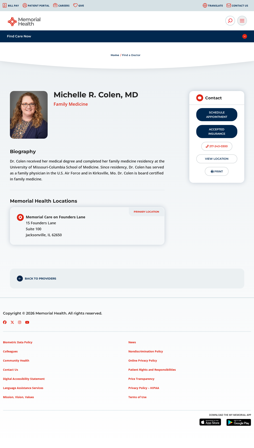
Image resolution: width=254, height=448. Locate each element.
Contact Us (240, 5)
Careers (63, 5)
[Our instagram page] (19, 322)
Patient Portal (38, 5)
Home (115, 55)
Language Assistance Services (23, 388)
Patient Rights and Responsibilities (152, 370)
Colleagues (10, 351)
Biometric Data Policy (17, 342)
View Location (216, 159)
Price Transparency (141, 379)
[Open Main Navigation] (242, 21)
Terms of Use (137, 397)
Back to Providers (40, 278)
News (132, 342)
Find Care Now (19, 36)
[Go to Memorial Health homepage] (24, 23)
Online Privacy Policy (142, 360)
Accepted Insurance (216, 131)
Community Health (16, 360)
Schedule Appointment (216, 115)
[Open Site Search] (230, 21)
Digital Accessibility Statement (24, 379)
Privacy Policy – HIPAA (143, 388)
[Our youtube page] (27, 322)
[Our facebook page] (5, 322)
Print (218, 171)
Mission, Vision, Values (18, 397)
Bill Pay (13, 5)
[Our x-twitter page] (12, 322)
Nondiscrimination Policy (145, 351)
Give (81, 5)
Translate (215, 5)
